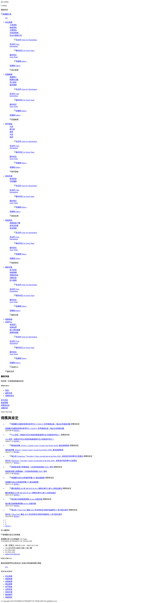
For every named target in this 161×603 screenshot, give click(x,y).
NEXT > (8, 526)
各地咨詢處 (14, 226)
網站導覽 (8, 584)
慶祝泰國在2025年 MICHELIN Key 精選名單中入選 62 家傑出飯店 (30, 493)
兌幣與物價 (14, 33)
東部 (11, 132)
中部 (11, 134)
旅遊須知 (13, 27)
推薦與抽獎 (14, 332)
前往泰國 (8, 576)
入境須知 (13, 25)
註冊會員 (8, 589)
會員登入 (13, 325)
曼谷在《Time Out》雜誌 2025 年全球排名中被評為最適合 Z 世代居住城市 (33, 514)
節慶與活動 (14, 80)
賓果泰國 (8, 579)
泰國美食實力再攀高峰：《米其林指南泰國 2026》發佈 (26, 471)
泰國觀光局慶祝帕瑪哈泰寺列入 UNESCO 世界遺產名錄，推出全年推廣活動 (34, 428)
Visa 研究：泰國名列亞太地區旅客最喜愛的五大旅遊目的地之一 (29, 439)
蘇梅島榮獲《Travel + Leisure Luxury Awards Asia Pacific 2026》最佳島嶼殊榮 (34, 450)
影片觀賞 (13, 280)
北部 (11, 127)
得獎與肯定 (14, 275)
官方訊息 (13, 270)
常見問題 (13, 228)
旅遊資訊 (8, 597)
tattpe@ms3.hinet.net (12, 554)
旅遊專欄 (13, 272)
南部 (11, 137)
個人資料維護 (15, 330)
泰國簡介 (13, 77)
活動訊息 (13, 278)
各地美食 (13, 179)
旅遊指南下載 (15, 223)
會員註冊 (13, 327)
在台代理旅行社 (16, 35)
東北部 (12, 129)
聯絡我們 (8, 595)
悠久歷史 (13, 82)
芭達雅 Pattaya (15, 66)
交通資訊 (13, 30)
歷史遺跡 (13, 85)
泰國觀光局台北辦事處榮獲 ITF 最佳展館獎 (22, 482)
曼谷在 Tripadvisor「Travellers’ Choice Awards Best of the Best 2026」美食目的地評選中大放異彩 (41, 461)
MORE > (17, 430)
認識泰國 (8, 581)
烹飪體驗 (13, 181)
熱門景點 (8, 587)
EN (6, 18)
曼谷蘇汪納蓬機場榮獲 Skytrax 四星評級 (20, 504)
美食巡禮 (8, 592)
